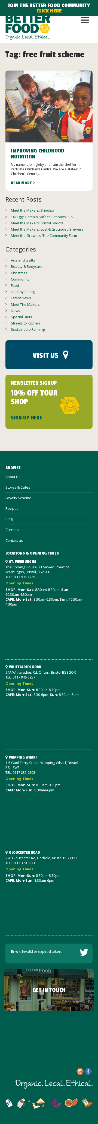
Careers (12, 529)
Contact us (14, 540)
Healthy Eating (23, 291)
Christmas (19, 272)
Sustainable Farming (28, 329)
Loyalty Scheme (18, 497)
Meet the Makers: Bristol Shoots (37, 223)
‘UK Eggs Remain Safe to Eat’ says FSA (42, 216)
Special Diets (21, 316)
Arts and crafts (23, 260)
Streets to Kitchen (25, 323)
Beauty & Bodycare (26, 266)
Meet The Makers (25, 304)
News (15, 310)
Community (20, 279)
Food (15, 285)
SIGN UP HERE (26, 418)
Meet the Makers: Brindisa (32, 210)
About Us (12, 476)
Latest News (21, 297)
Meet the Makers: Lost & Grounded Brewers (47, 229)
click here (49, 11)
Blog (9, 519)
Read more (21, 183)
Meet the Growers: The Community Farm (44, 235)
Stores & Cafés (17, 487)
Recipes (12, 508)
